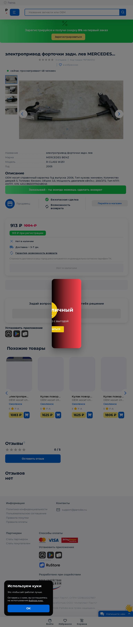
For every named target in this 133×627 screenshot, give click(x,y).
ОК (28, 608)
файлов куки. (36, 600)
